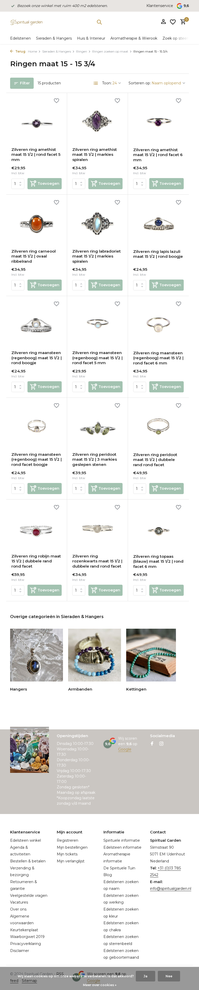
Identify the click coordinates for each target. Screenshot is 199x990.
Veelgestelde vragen (28, 895)
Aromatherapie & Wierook (133, 38)
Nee (169, 976)
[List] (96, 83)
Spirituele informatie (121, 840)
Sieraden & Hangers (54, 38)
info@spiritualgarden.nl (170, 888)
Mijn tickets (67, 854)
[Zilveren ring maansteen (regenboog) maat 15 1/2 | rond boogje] (36, 323)
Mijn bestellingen (72, 847)
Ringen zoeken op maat (110, 51)
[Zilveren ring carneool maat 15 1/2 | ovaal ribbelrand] (36, 222)
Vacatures (19, 902)
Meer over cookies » (99, 985)
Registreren (67, 840)
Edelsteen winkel (25, 840)
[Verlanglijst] (173, 22)
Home (32, 51)
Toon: (107, 83)
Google (124, 749)
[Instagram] (161, 744)
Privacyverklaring (25, 943)
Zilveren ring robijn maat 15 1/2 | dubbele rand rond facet (36, 561)
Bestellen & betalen (28, 861)
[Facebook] (152, 744)
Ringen (81, 51)
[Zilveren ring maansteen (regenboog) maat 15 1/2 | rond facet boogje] (36, 425)
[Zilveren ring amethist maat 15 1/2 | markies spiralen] (97, 120)
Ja (145, 976)
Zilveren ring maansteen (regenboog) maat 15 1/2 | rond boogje (36, 357)
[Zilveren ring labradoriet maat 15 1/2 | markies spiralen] (97, 222)
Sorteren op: (140, 83)
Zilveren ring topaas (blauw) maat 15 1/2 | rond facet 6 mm (158, 561)
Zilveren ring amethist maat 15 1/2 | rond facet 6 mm (158, 154)
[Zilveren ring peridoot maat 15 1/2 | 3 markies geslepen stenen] (97, 425)
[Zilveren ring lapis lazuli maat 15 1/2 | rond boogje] (158, 222)
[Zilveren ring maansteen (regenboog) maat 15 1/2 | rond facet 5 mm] (97, 323)
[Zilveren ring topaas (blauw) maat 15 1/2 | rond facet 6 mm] (158, 527)
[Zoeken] (99, 22)
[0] (182, 22)
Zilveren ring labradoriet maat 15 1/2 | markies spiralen (96, 256)
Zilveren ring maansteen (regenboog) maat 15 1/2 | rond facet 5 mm (97, 357)
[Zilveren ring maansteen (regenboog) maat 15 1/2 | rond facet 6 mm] (158, 323)
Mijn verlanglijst (70, 861)
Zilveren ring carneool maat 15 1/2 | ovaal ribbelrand (33, 256)
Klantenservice (159, 5)
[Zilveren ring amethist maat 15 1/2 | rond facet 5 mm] (36, 120)
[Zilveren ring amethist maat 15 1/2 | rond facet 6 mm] (158, 120)
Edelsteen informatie (122, 847)
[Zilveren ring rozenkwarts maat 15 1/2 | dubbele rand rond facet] (97, 527)
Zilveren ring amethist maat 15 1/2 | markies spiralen (94, 154)
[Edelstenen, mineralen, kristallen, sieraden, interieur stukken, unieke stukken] (26, 22)
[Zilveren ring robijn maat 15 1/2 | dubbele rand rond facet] (36, 527)
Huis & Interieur (91, 38)
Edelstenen (20, 38)
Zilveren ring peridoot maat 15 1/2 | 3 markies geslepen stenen (94, 459)
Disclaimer (19, 950)
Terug (20, 51)
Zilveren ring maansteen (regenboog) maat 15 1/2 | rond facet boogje (36, 459)
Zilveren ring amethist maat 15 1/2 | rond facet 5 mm (35, 154)
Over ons (18, 909)
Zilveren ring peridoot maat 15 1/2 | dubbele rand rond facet (155, 459)
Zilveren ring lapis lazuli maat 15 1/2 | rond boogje (158, 254)
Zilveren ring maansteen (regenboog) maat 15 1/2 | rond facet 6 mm (158, 357)
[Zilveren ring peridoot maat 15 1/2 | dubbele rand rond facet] (158, 425)
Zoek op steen (175, 38)
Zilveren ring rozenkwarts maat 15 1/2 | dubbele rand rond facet (97, 561)
